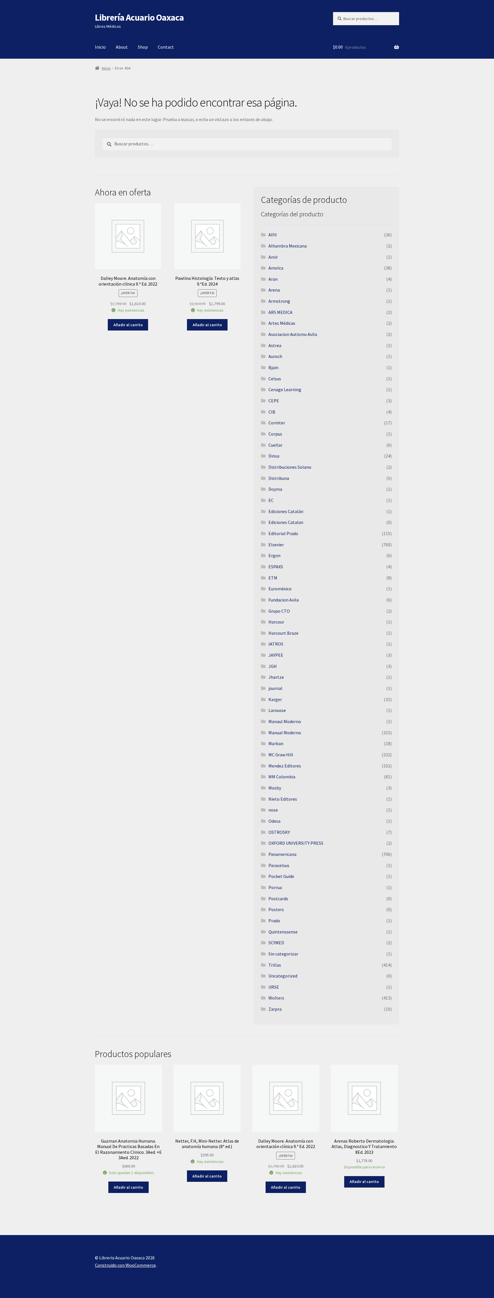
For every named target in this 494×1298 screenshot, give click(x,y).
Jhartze (276, 677)
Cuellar (275, 445)
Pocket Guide (281, 876)
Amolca (275, 268)
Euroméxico (280, 588)
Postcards (278, 898)
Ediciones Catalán (285, 511)
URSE (273, 987)
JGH (272, 666)
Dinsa (273, 456)
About (122, 47)
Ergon (274, 555)
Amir (273, 257)
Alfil (272, 235)
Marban (275, 743)
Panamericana (282, 854)
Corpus (275, 434)
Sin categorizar (283, 954)
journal (275, 688)
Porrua (275, 887)
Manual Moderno (284, 732)
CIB (271, 412)
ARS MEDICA (280, 312)
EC (271, 500)
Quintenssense (283, 932)
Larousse (277, 710)
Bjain (273, 367)
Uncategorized (282, 976)
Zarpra (275, 1009)
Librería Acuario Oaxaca (139, 17)
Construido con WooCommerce (125, 1265)
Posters (276, 909)
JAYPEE (275, 655)
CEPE (273, 400)
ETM (272, 578)
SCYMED (276, 942)
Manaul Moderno (284, 721)
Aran (273, 279)
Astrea (274, 345)
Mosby (274, 788)
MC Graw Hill (280, 754)
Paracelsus (278, 865)
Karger (275, 699)
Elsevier (276, 544)
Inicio (100, 47)
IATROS (275, 644)
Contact (166, 47)
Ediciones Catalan (285, 522)
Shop (143, 47)
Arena (274, 290)
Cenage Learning (284, 389)
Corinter (276, 423)
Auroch (275, 356)
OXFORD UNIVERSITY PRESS (295, 843)
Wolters (276, 998)
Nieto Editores (282, 799)
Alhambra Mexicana (287, 246)
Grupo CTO (279, 611)
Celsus (274, 378)
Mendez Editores (284, 766)
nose (273, 810)
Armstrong (279, 301)
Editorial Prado (283, 533)
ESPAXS (275, 566)
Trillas (274, 965)
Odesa (274, 821)
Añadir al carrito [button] (128, 324)
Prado (274, 920)
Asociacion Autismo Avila (292, 334)
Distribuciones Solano (289, 467)
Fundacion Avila (283, 600)
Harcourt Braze (283, 633)
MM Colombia (281, 776)
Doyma (275, 489)
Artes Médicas (281, 323)
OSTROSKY (279, 832)
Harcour (276, 622)
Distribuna (278, 478)
